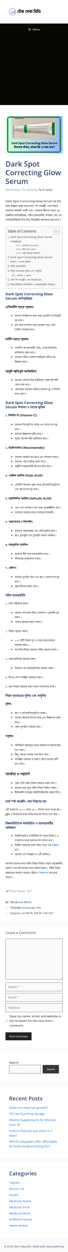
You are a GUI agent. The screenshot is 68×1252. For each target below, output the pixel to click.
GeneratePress (55, 1246)
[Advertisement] (34, 71)
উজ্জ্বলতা (43, 872)
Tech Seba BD (50, 11)
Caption (14, 1182)
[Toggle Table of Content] (55, 232)
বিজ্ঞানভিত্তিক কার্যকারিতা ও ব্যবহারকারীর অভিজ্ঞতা (32, 284)
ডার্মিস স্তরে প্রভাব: (29, 249)
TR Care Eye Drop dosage (27, 1114)
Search (14, 1062)
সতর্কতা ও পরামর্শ (24, 275)
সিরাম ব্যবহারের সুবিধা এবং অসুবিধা (26, 271)
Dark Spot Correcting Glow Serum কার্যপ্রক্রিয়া (31, 239)
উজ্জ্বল (55, 845)
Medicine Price (19, 1207)
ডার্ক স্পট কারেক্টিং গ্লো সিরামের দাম (26, 279)
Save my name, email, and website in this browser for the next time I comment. (35, 1020)
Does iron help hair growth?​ (28, 1108)
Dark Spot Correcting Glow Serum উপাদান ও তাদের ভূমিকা (31, 259)
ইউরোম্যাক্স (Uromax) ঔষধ (25, 908)
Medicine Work (21, 902)
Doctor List (16, 1189)
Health (13, 1195)
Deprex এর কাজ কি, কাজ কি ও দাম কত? (31, 913)
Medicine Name (20, 1201)
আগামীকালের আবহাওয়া (20, 1219)
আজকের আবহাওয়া (18, 1226)
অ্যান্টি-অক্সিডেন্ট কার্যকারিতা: (31, 253)
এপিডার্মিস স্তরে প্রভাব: (30, 245)
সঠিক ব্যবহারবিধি (18, 266)
